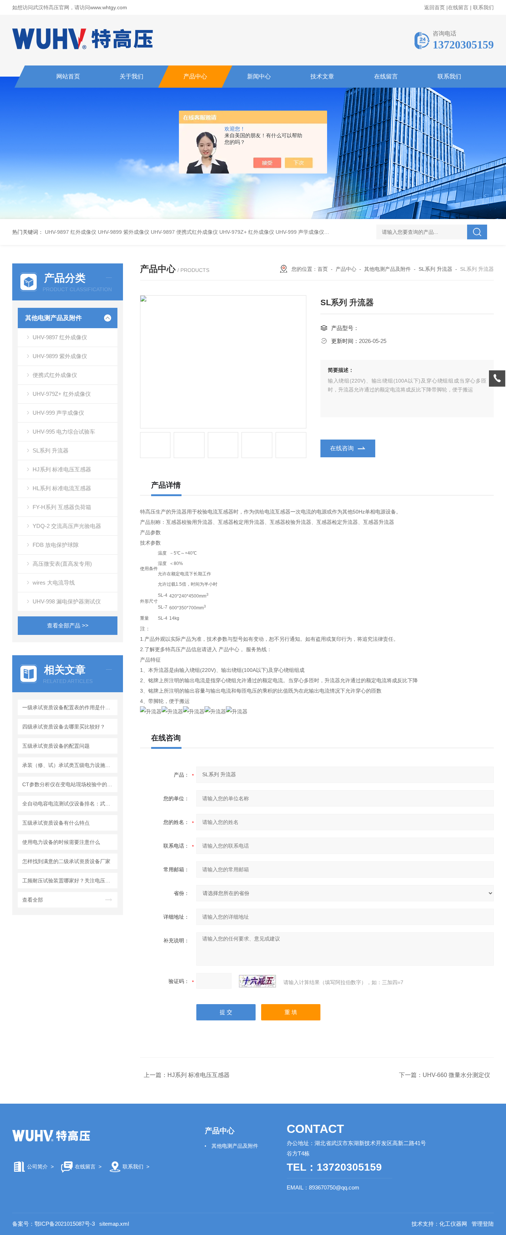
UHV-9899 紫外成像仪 (123, 232)
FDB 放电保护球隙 (56, 545)
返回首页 (434, 7)
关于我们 (131, 76)
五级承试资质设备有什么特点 (56, 823)
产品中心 (195, 76)
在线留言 (458, 7)
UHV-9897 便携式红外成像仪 (184, 232)
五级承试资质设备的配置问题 (56, 746)
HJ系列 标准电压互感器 (62, 469)
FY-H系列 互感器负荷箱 (62, 507)
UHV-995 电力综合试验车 (64, 431)
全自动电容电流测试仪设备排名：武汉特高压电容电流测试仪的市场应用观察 (68, 804)
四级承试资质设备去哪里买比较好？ (63, 727)
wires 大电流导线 (54, 582)
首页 (322, 269)
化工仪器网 (453, 1224)
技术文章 (322, 76)
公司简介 (37, 1167)
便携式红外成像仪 (55, 375)
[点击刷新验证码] (257, 981)
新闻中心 (259, 76)
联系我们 (483, 7)
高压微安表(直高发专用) (62, 564)
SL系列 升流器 (51, 450)
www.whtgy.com (108, 7)
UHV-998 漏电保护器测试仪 (67, 601)
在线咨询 (342, 448)
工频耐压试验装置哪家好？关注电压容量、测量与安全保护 (68, 881)
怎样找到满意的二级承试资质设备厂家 (66, 861)
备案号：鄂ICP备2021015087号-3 (53, 1224)
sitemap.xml (114, 1224)
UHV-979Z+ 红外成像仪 (246, 232)
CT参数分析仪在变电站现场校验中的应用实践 (68, 784)
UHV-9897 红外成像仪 (70, 232)
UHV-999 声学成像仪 (300, 232)
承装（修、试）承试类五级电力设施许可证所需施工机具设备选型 (68, 765)
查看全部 (32, 900)
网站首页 (68, 76)
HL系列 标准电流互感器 (62, 488)
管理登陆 (483, 1224)
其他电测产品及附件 (53, 318)
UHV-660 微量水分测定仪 (456, 1075)
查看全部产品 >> (68, 625)
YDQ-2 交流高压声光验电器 (67, 526)
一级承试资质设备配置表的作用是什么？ (68, 707)
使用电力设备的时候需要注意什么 (61, 842)
